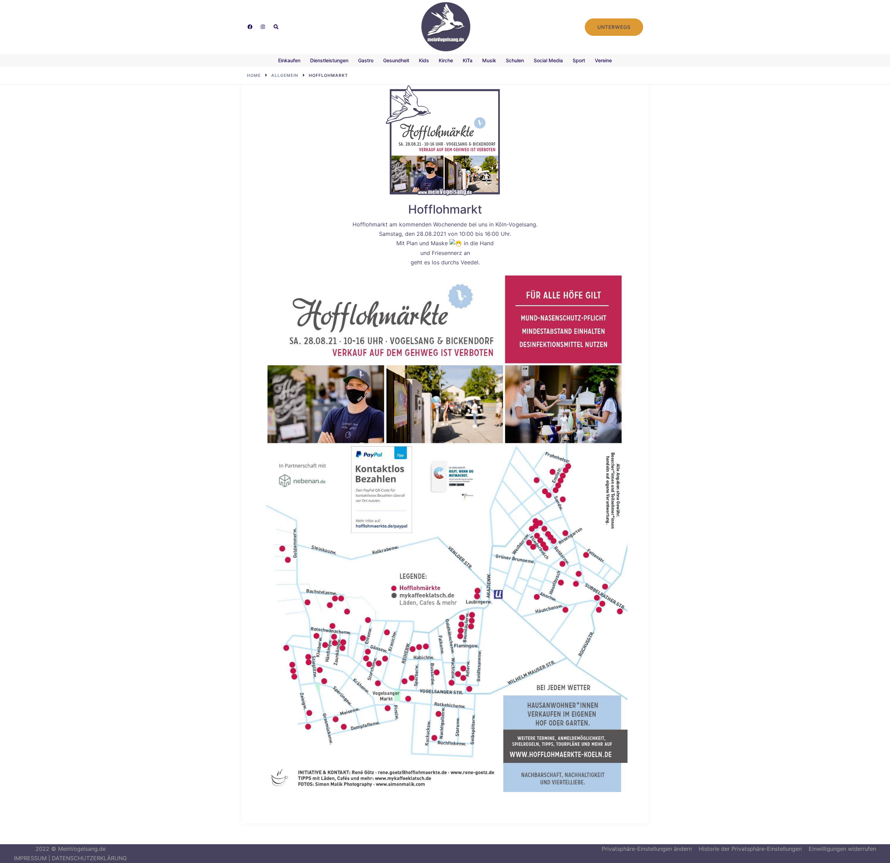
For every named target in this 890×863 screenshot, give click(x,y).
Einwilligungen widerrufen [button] (842, 848)
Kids (424, 60)
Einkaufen (289, 60)
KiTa (467, 60)
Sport (579, 60)
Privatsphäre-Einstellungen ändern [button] (647, 848)
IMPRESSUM (30, 858)
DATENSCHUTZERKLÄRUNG (89, 858)
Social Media (548, 60)
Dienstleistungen (329, 60)
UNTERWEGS (614, 27)
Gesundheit (396, 60)
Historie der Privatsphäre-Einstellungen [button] (750, 848)
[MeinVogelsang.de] (445, 26)
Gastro (365, 60)
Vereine (603, 60)
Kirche (446, 60)
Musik (489, 60)
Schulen (515, 60)
